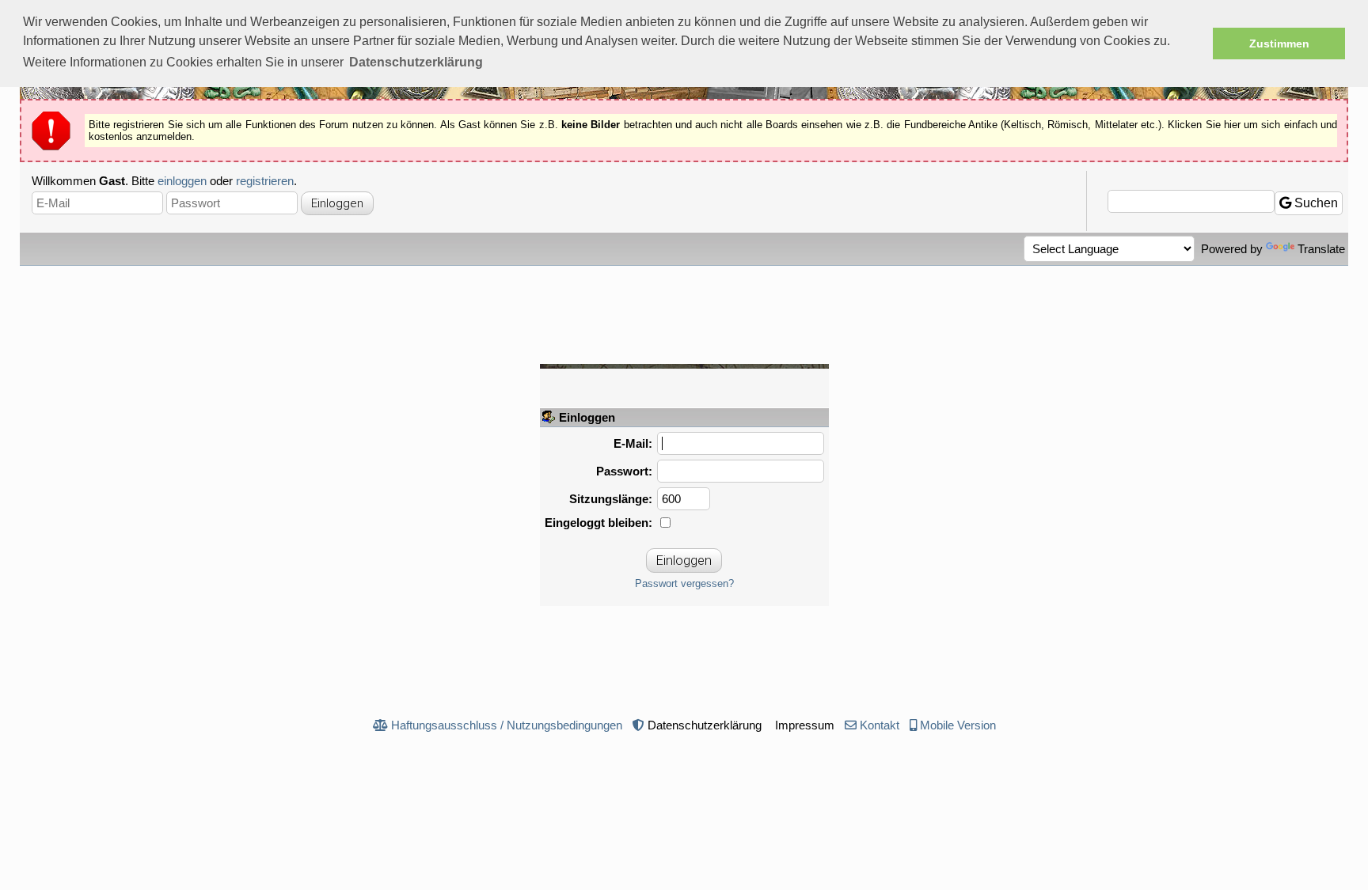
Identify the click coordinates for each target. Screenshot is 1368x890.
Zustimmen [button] (1279, 43)
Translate (1321, 249)
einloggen (182, 180)
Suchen (1314, 203)
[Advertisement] (684, 309)
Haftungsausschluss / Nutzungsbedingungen (506, 725)
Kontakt (879, 725)
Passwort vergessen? (684, 583)
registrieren (265, 180)
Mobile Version (958, 725)
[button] (416, 62)
